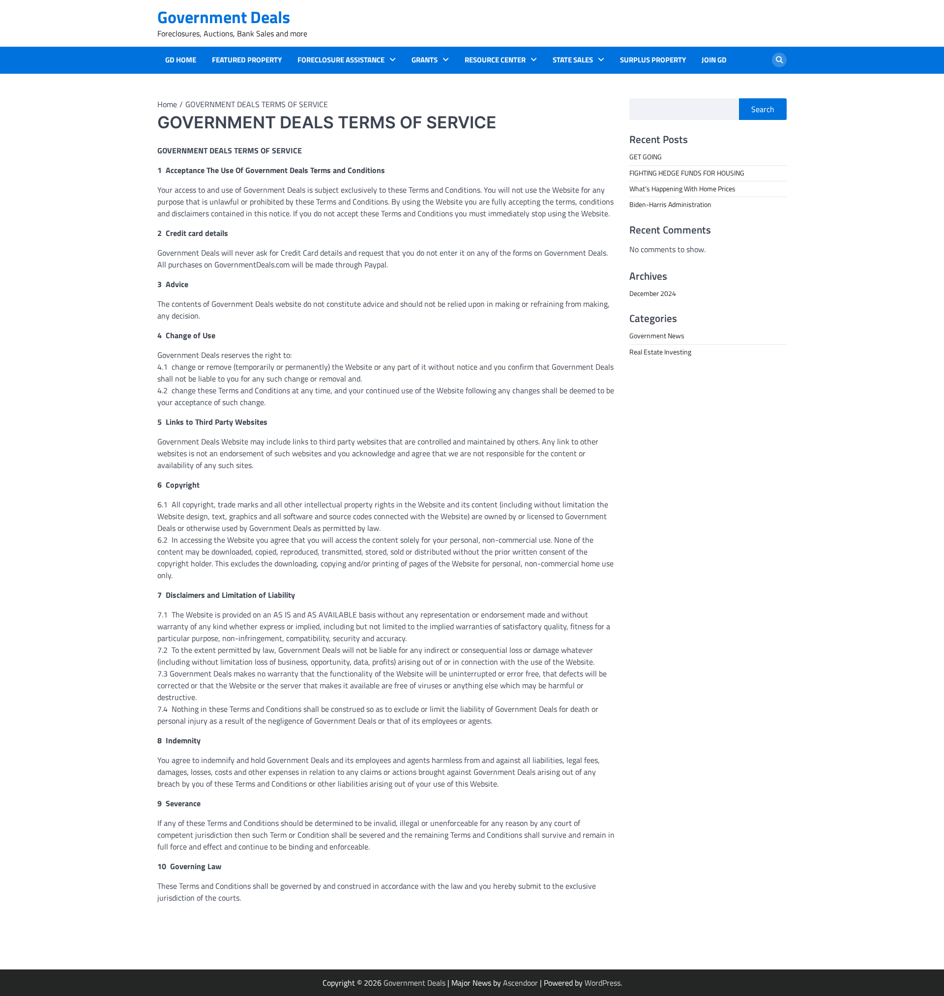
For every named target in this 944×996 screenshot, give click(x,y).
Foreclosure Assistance (340, 60)
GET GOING (645, 156)
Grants (425, 60)
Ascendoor (520, 983)
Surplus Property (653, 60)
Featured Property (247, 60)
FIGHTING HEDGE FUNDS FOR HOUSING (686, 172)
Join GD (714, 60)
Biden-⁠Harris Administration (670, 204)
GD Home (180, 60)
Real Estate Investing (660, 351)
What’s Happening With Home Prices (682, 188)
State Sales (573, 60)
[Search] (779, 60)
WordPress (602, 983)
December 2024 (652, 293)
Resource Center (495, 60)
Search (762, 109)
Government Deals (223, 16)
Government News (656, 335)
